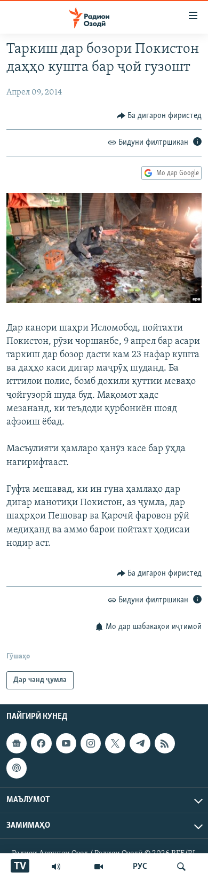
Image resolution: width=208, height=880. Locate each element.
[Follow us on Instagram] (91, 743)
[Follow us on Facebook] (41, 743)
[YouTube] (99, 866)
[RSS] (165, 743)
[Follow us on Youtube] (66, 743)
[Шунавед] (56, 866)
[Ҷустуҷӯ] (181, 866)
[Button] (159, 116)
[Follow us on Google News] (16, 743)
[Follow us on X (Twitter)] (115, 743)
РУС (140, 866)
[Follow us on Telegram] (140, 743)
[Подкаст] (16, 768)
